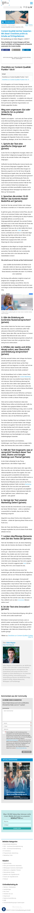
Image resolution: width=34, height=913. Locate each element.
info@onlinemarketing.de (12, 740)
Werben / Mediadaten (10, 887)
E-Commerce (7, 851)
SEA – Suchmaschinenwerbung (12, 848)
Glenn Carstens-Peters (29, 25)
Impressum (7, 896)
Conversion (21, 600)
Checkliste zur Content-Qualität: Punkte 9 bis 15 (15, 79)
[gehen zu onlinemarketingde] (24, 7)
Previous (4, 779)
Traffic (19, 230)
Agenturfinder (8, 863)
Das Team (6, 891)
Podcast (6, 879)
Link (24, 563)
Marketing (28, 484)
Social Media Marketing (10, 844)
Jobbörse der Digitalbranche (11, 874)
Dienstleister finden (9, 872)
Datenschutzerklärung (21, 748)
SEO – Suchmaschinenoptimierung (13, 846)
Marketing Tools (8, 855)
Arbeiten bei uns (8, 893)
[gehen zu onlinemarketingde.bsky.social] (31, 8)
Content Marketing (25, 376)
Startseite (4, 25)
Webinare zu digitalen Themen (12, 870)
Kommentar (6, 708)
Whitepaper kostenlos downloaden (13, 868)
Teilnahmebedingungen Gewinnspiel (14, 902)
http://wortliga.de (8, 645)
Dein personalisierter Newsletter (13, 865)
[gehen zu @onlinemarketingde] (26, 8)
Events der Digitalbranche (11, 876)
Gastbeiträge (7, 889)
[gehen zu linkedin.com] (29, 8)
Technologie (11, 25)
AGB (5, 900)
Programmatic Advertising (11, 853)
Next (30, 779)
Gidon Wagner (10, 643)
